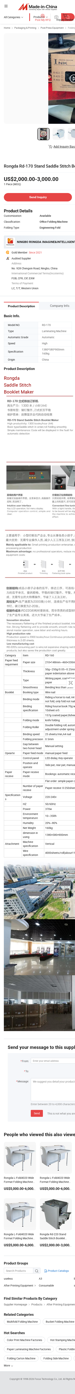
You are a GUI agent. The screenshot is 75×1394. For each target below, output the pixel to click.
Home (7, 27)
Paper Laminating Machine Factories (29, 1349)
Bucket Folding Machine (60, 1321)
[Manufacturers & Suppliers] (37, 6)
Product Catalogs (58, 1271)
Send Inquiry (38, 197)
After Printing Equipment (18, 1285)
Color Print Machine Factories (24, 1340)
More (7, 1365)
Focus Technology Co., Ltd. (49, 1378)
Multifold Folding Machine (22, 1321)
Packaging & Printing (25, 27)
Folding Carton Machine (21, 1358)
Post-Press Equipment (52, 27)
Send (37, 1113)
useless (8, 1278)
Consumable (46, 1285)
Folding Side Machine (56, 1358)
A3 (40, 1278)
